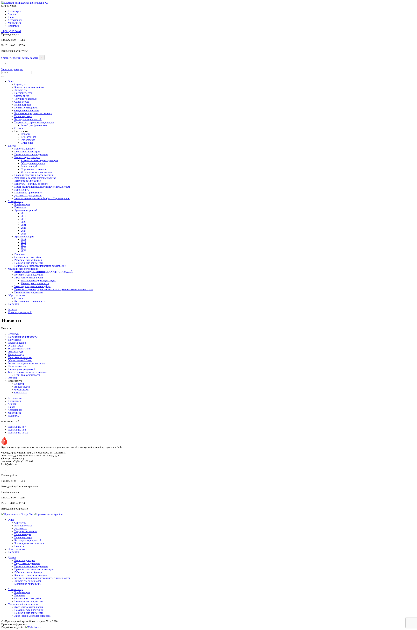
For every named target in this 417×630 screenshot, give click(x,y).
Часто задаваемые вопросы (29, 543)
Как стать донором (24, 148)
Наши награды (22, 104)
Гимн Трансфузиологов (34, 125)
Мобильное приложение (28, 192)
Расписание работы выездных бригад (35, 178)
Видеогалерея (28, 136)
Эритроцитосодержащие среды (38, 280)
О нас (11, 81)
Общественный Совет (26, 110)
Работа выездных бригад (28, 260)
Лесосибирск (15, 20)
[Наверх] (4, 444)
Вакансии (19, 254)
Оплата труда (21, 95)
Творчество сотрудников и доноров (34, 122)
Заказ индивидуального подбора (32, 286)
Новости (25, 134)
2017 (23, 216)
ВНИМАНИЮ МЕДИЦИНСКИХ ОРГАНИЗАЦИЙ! (43, 271)
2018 (23, 219)
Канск (11, 17)
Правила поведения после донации (34, 175)
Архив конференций (25, 210)
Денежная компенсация (27, 180)
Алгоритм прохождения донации (39, 160)
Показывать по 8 (17, 429)
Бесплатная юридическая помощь (33, 113)
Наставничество (23, 93)
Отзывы (18, 128)
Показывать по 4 (17, 426)
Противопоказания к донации (31, 154)
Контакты (13, 304)
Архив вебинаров (24, 236)
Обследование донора (33, 163)
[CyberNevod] (33, 627)
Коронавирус (21, 189)
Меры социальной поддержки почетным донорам (42, 186)
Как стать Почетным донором (31, 183)
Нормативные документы (28, 263)
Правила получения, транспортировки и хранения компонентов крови (53, 289)
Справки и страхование (34, 169)
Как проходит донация (27, 157)
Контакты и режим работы (29, 87)
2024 (23, 230)
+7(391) (11, 31)
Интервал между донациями (36, 172)
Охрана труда (21, 101)
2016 (23, 213)
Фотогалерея (28, 139)
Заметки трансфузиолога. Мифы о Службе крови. (42, 198)
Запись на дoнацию (12, 69)
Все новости (15, 398)
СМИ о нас (27, 142)
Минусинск (14, 22)
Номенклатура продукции (28, 274)
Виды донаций (29, 166)
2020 (23, 221)
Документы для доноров (28, 195)
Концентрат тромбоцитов (35, 283)
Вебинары (20, 207)
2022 (23, 242)
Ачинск (12, 14)
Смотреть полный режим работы (19, 58)
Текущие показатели (25, 98)
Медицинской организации (23, 268)
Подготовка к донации (27, 151)
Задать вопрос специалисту (29, 301)
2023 (23, 227)
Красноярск (14, 11)
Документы (20, 90)
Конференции (22, 204)
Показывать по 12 (18, 432)
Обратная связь (16, 295)
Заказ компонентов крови (28, 277)
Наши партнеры (23, 116)
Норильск (13, 25)
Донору (12, 145)
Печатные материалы (26, 107)
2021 (23, 224)
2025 (23, 233)
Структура (20, 84)
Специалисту (15, 201)
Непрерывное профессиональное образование (40, 265)
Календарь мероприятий (28, 119)
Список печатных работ (27, 257)
